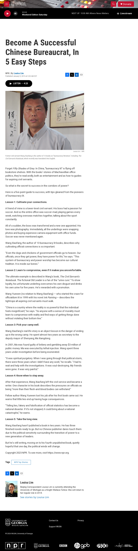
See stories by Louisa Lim (34, 497)
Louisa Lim (19, 73)
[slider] (19, 13)
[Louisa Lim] (11, 489)
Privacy (81, 521)
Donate (127, 4)
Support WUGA (55, 527)
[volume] (15, 14)
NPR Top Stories (21, 462)
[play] (7, 13)
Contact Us (53, 521)
